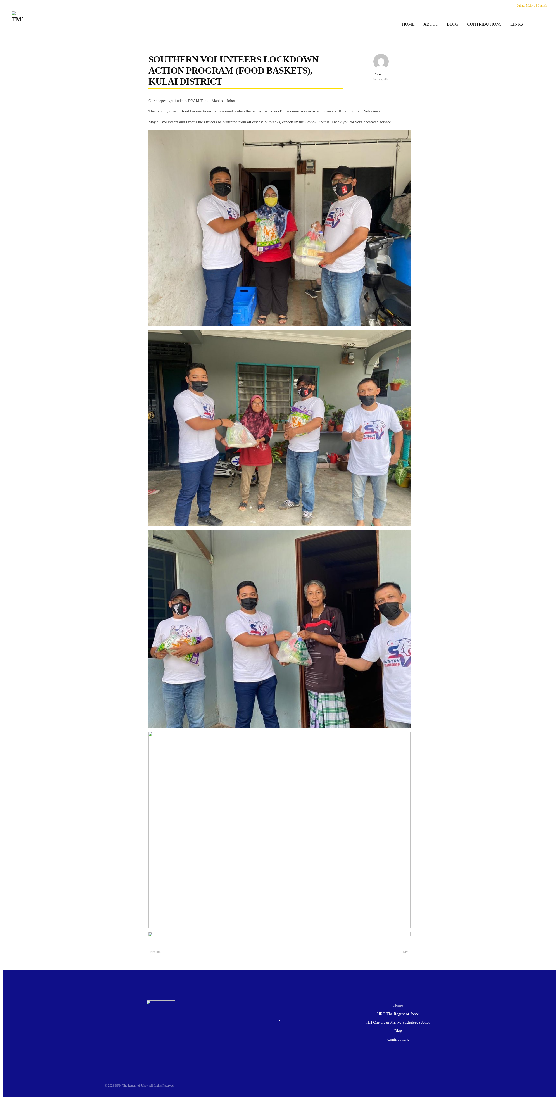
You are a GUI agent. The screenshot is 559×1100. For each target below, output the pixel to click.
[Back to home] (17, 23)
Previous (155, 951)
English (542, 5)
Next (406, 951)
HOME (408, 24)
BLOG (452, 24)
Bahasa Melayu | (527, 5)
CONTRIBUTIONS (484, 24)
